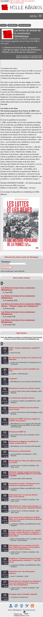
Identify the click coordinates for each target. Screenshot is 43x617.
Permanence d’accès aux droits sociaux (24, 388)
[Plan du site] (11, 607)
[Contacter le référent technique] (16, 607)
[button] (40, 15)
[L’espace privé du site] (27, 607)
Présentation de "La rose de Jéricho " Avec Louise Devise (23, 496)
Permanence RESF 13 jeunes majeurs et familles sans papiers (24, 420)
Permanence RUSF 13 (17, 432)
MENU (33, 16)
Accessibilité (5, 1)
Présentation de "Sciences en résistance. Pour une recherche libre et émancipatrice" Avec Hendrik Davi (25, 583)
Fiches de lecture (24, 25)
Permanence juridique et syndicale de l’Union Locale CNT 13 (23, 442)
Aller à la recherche (28, 1)
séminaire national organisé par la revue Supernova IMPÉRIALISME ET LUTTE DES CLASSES (25, 473)
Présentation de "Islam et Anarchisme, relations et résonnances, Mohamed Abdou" (25, 507)
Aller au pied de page (17, 3)
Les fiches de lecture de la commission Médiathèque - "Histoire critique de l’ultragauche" (21, 305)
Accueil (3, 25)
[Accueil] (21, 10)
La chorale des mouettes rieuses (22, 398)
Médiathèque (12, 25)
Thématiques (5, 262)
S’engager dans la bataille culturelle (23, 594)
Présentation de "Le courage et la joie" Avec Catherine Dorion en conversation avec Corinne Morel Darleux (24, 547)
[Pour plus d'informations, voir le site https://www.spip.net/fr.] (25, 614)
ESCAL (22, 615)
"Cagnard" (13, 378)
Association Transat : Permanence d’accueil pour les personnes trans (24, 484)
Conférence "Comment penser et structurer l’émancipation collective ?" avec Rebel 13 (25, 560)
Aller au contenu (15, 1)
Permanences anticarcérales (20, 451)
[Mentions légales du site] (21, 607)
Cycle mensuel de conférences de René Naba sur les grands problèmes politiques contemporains (25, 519)
